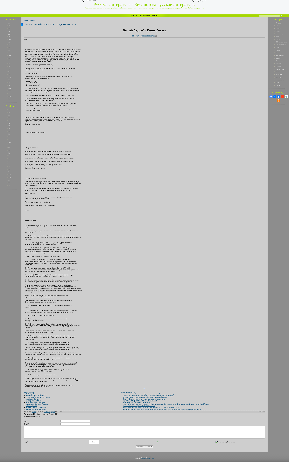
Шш (9, 88)
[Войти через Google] (286, 96)
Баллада (278, 77)
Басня (278, 53)
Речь (277, 82)
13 (150, 36)
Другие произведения (128, 392)
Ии (9, 45)
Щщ (9, 91)
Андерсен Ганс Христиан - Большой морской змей (140, 401)
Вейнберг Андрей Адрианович (36, 394)
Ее (9, 36)
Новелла (278, 66)
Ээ (9, 93)
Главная (134, 15)
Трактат (278, 58)
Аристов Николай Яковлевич (36, 409)
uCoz (153, 458)
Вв (9, 28)
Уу (9, 74)
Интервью (279, 74)
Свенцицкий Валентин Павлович (37, 404)
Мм (9, 55)
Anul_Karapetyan (49, 412)
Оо (9, 61)
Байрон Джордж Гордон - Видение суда (136, 402)
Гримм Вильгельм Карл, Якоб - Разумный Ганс (139, 406)
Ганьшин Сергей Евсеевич (35, 395)
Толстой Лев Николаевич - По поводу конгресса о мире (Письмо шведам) (148, 395)
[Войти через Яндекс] (282, 96)
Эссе (277, 36)
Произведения (144, 15)
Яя (9, 99)
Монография (280, 55)
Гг (9, 31)
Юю (9, 96)
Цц (9, 82)
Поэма (278, 26)
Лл (9, 53)
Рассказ (278, 23)
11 (146, 36)
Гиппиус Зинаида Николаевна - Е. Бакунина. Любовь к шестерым (145, 397)
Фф (9, 77)
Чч (9, 85)
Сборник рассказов (282, 42)
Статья (278, 39)
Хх (9, 80)
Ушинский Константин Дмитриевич (38, 397)
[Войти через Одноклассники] (278, 100)
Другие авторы (29, 392)
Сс (9, 69)
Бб (9, 26)
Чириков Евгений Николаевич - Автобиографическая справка (144, 399)
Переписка (279, 61)
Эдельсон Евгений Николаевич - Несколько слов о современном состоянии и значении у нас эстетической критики (162, 409)
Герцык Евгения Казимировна (36, 407)
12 (148, 36)
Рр (9, 66)
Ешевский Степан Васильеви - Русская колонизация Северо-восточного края (149, 394)
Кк (9, 50)
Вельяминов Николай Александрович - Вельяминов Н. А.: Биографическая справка (151, 407)
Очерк (278, 85)
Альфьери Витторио (33, 399)
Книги (33, 20)
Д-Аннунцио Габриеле (33, 401)
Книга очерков (280, 80)
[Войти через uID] (271, 96)
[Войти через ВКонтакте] (274, 96)
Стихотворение (281, 34)
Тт (9, 72)
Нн (9, 58)
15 (154, 36)
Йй (9, 47)
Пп (9, 63)
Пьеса (278, 50)
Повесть (278, 28)
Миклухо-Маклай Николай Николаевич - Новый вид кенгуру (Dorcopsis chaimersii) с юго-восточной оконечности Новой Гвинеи (166, 404)
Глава (278, 47)
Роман (278, 31)
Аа (9, 23)
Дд (9, 34)
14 (152, 36)
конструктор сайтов (145, 458)
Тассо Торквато (31, 406)
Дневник (278, 63)
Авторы (155, 15)
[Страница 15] (144, 389)
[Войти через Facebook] (278, 96)
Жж (9, 39)
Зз (9, 42)
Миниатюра (280, 69)
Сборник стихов (281, 45)
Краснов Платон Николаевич (36, 402)
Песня (278, 72)
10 (144, 36)
